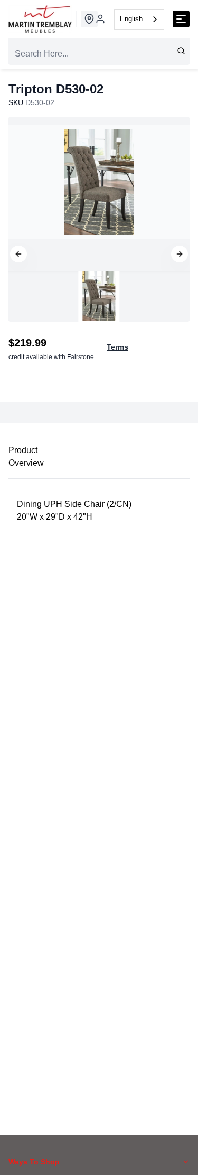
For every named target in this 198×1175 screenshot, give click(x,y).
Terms (117, 347)
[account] (100, 19)
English (131, 19)
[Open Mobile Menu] (181, 19)
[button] (18, 254)
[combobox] (139, 19)
